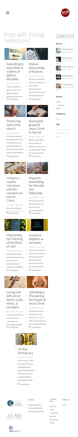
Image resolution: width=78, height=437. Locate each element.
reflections (58, 136)
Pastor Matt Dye (65, 133)
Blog (57, 119)
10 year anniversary (61, 130)
